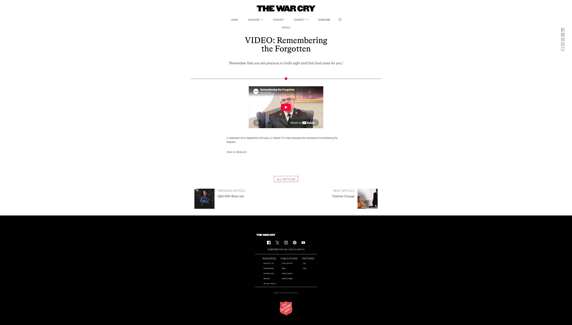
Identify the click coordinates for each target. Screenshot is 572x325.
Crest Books (287, 273)
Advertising (269, 273)
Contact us (268, 263)
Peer (284, 268)
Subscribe (324, 19)
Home (234, 19)
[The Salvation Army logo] (286, 308)
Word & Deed (287, 278)
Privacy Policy (270, 283)
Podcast (278, 19)
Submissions (269, 268)
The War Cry (287, 263)
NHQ (304, 268)
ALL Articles (286, 179)
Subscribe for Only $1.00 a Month (286, 249)
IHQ (304, 263)
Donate (267, 278)
